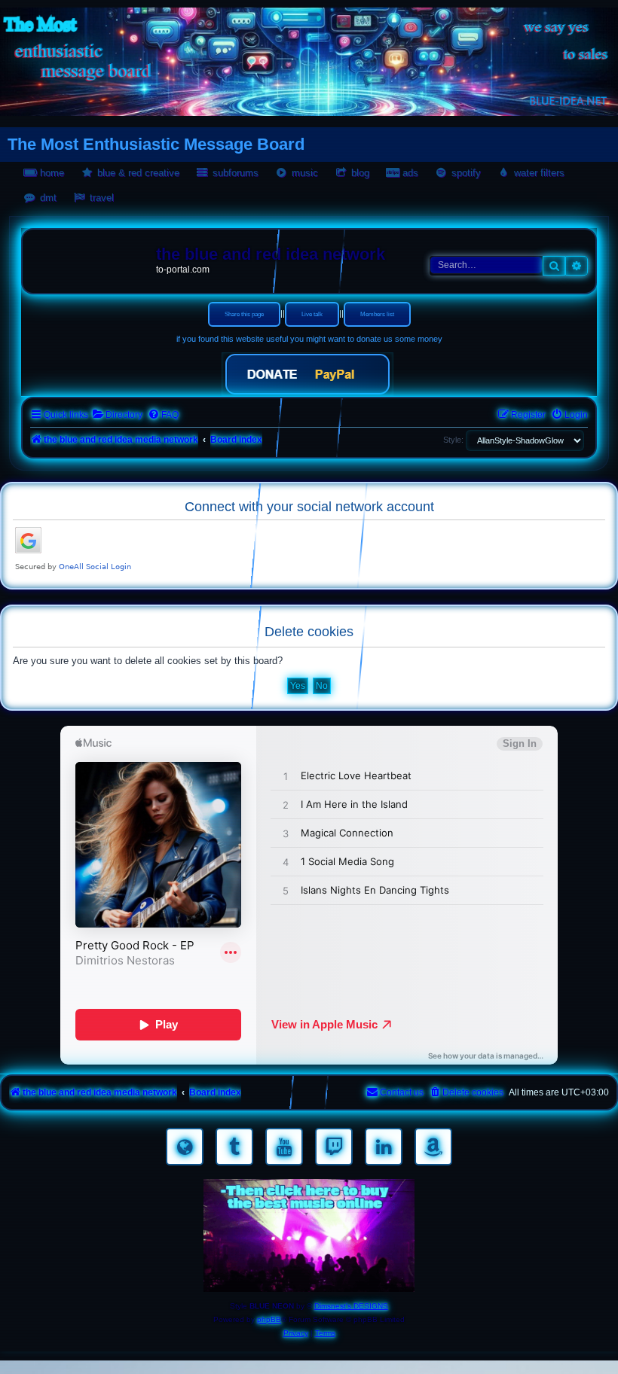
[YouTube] (284, 1146)
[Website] (184, 1146)
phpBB (269, 1319)
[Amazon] (433, 1146)
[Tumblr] (234, 1146)
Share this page (244, 314)
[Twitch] (334, 1146)
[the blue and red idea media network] (91, 257)
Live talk (312, 314)
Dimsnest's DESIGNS (351, 1306)
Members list (377, 314)
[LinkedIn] (383, 1146)
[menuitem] (117, 415)
